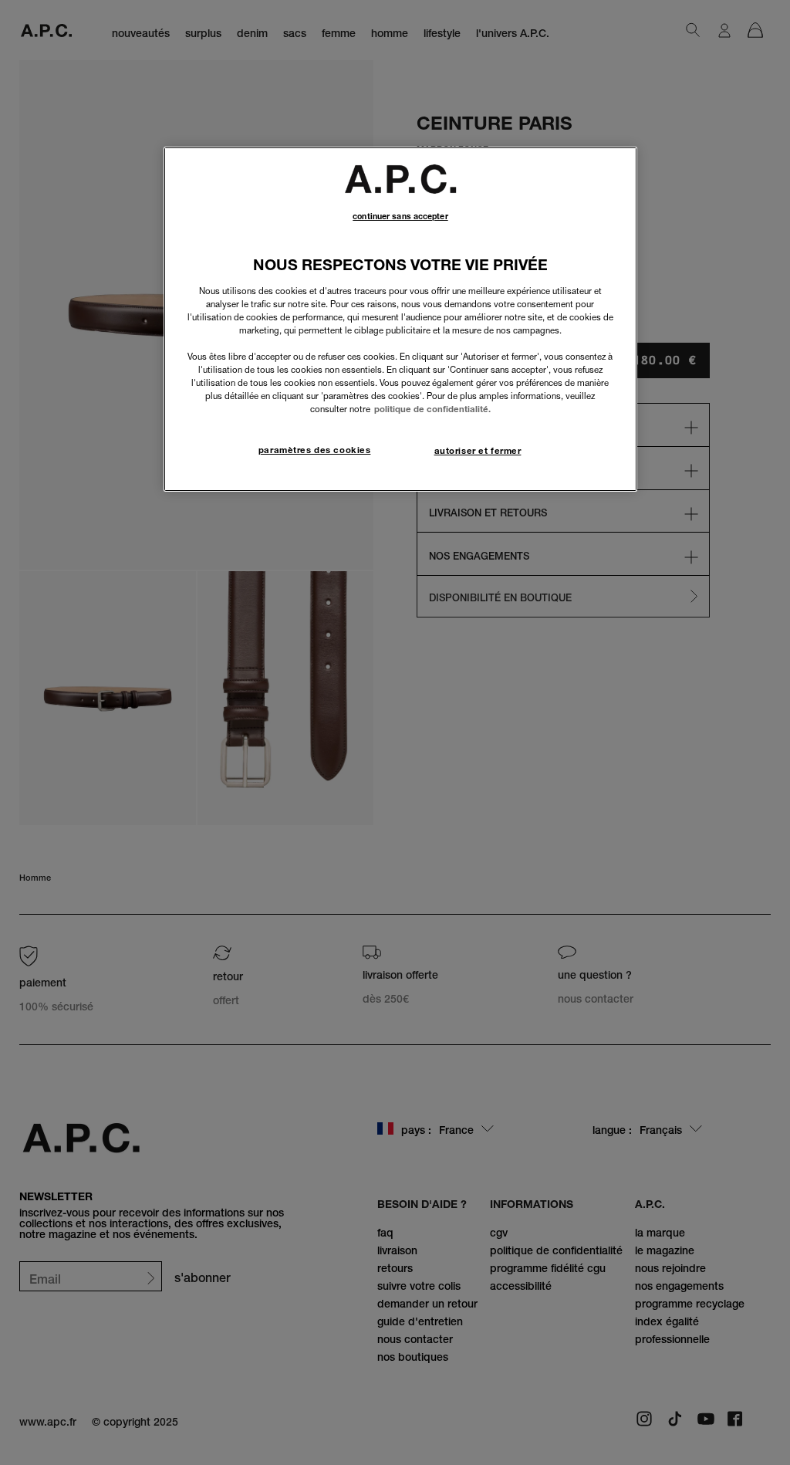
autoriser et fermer (478, 450)
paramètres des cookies (314, 450)
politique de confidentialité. (432, 409)
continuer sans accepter (400, 216)
